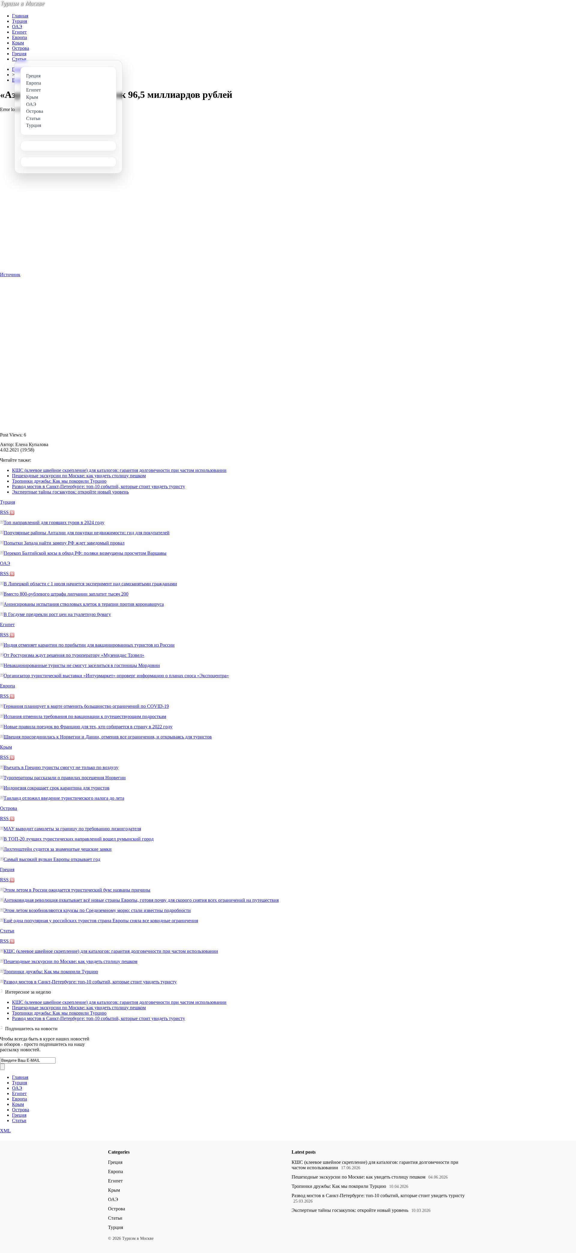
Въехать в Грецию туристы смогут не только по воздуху (61, 767)
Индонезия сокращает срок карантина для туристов (57, 787)
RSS (5, 512)
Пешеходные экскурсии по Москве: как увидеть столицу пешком (79, 475)
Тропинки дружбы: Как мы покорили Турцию (59, 481)
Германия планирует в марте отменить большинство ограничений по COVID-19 (86, 706)
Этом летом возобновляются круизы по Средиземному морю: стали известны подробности (97, 910)
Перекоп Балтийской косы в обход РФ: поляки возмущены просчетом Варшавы (85, 553)
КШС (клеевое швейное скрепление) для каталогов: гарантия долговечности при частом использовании (119, 470)
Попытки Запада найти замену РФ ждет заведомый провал (64, 542)
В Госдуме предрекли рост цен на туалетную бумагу (57, 614)
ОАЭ (17, 26)
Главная (20, 15)
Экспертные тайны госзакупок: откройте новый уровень (70, 491)
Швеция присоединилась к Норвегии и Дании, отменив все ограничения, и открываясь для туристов (108, 736)
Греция (19, 53)
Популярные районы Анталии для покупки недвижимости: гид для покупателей (87, 532)
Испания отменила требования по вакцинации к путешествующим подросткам (85, 716)
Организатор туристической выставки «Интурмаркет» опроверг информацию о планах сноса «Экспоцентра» (116, 675)
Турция (19, 21)
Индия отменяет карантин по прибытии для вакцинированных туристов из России (89, 645)
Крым (18, 42)
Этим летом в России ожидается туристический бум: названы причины (77, 889)
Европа (19, 37)
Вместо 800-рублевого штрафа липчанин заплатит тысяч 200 (66, 593)
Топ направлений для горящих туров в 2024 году (54, 522)
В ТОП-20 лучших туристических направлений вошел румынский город (79, 838)
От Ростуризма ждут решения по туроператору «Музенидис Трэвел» (74, 655)
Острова (20, 48)
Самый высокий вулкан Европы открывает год (52, 859)
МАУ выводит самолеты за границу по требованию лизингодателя (72, 828)
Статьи (19, 59)
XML (5, 1130)
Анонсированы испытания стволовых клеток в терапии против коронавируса (84, 604)
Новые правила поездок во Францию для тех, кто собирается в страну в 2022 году (88, 726)
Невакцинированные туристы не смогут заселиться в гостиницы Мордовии (82, 665)
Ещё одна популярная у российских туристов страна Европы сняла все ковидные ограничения (101, 920)
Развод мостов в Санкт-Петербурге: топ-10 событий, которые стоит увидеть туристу (98, 486)
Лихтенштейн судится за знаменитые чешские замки (58, 849)
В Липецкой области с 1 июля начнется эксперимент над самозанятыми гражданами (90, 583)
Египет (19, 32)
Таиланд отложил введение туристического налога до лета (64, 798)
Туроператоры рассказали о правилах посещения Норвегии (65, 777)
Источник (10, 274)
